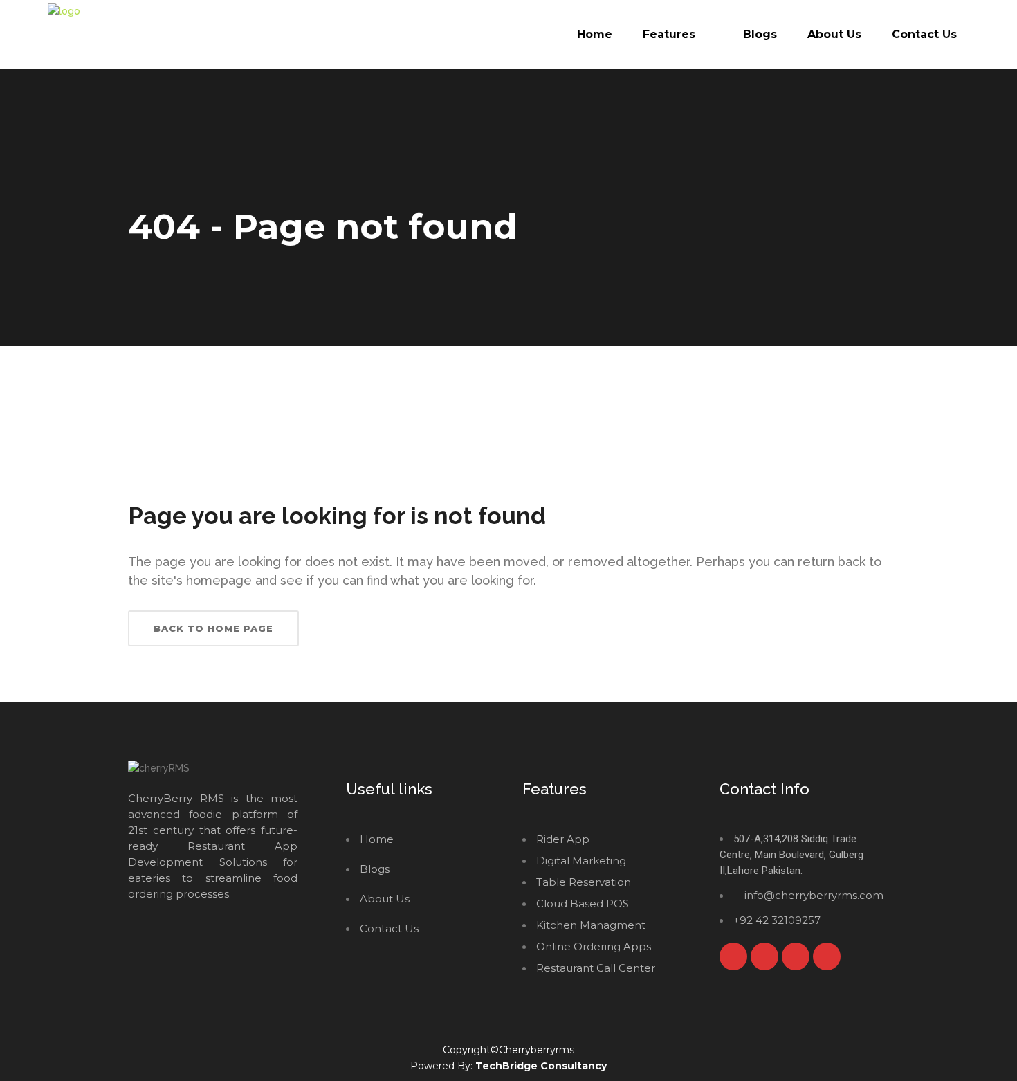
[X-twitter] (764, 956)
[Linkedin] (827, 956)
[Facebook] (733, 956)
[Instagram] (795, 956)
